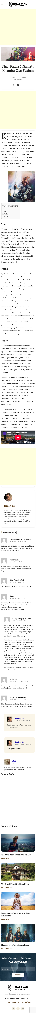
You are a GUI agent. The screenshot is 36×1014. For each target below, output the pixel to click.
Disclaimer (15, 1002)
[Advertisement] (18, 27)
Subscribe (18, 975)
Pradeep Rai (19, 718)
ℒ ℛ (14, 761)
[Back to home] (18, 4)
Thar (5, 211)
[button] (2, 4)
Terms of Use (26, 1002)
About (8, 1002)
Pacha (6, 214)
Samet (6, 216)
